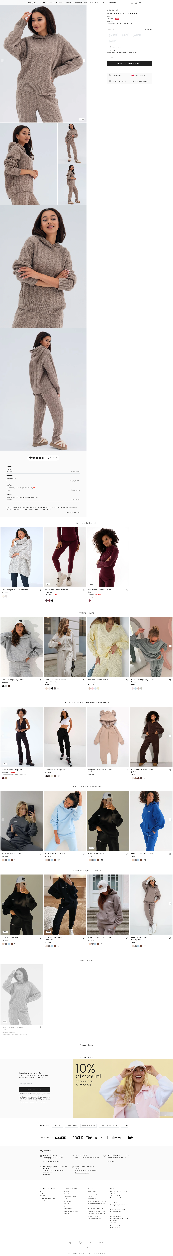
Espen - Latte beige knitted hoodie (13, 1028)
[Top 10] (108, 821)
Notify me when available (128, 63)
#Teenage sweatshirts (108, 1126)
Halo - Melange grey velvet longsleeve (142, 681)
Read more (46, 1174)
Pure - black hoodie (96, 853)
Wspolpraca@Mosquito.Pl (118, 1205)
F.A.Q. (65, 1199)
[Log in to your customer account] (132, 2)
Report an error (68, 1208)
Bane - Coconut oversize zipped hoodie (55, 681)
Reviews (66, 1204)
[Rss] (101, 1242)
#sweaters (57, 1126)
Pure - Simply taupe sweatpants (139, 938)
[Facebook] (70, 1242)
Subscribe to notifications (51, 1161)
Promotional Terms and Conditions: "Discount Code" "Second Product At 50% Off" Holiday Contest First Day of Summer (96, 1213)
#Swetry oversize (88, 1126)
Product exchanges (70, 1196)
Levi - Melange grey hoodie (13, 680)
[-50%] (22, 994)
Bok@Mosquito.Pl (115, 1198)
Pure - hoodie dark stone (12, 853)
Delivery (66, 1191)
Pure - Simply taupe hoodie (99, 937)
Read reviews (111, 1161)
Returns (66, 1213)
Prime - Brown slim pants (12, 769)
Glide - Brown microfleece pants (142, 770)
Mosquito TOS (92, 1196)
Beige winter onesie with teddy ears (101, 770)
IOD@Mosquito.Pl (115, 1211)
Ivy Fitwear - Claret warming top (99, 591)
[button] (136, 2)
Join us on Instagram (82, 1173)
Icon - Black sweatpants (55, 769)
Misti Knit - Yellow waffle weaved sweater (98, 681)
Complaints (67, 1201)
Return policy (92, 1199)
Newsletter (67, 1194)
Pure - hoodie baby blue (55, 853)
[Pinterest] (80, 1242)
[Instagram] (90, 1242)
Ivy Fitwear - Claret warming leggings (56, 591)
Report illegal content (73, 512)
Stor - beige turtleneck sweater (15, 590)
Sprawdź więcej (86, 1057)
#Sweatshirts (72, 1126)
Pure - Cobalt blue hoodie (142, 853)
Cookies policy (92, 1194)
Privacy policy (92, 1191)
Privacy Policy (44, 1099)
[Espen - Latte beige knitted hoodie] (72, 143)
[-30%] (65, 557)
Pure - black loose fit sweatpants (53, 938)
